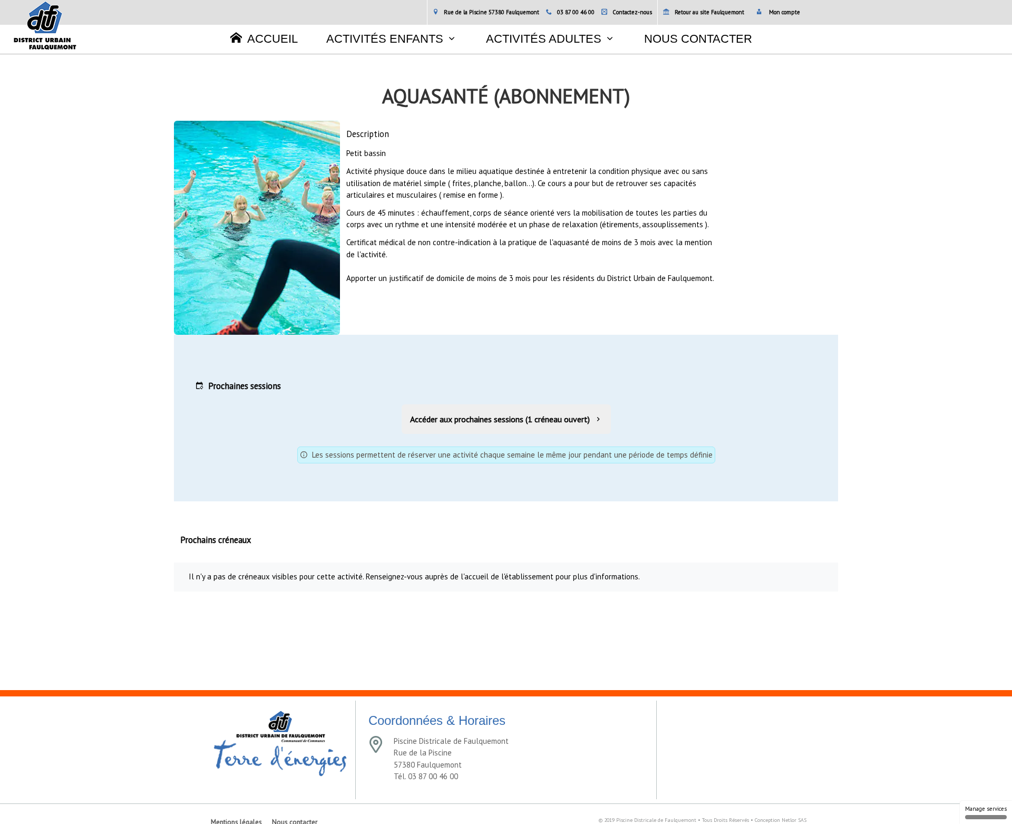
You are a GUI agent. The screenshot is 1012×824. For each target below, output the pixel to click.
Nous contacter (698, 38)
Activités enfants (384, 38)
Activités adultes (543, 38)
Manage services (986, 808)
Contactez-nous (632, 12)
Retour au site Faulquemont (709, 12)
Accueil (272, 38)
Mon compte (783, 12)
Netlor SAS (794, 820)
